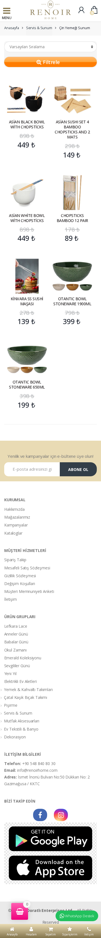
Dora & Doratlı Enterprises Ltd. (42, 910)
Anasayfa (11, 28)
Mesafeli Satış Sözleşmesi (27, 567)
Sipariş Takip (15, 559)
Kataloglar (13, 533)
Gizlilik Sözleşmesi (20, 575)
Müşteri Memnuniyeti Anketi (29, 591)
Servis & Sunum (39, 28)
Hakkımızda (14, 509)
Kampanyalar (15, 525)
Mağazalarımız (17, 517)
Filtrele (50, 62)
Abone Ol (78, 469)
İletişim (10, 599)
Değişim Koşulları (19, 583)
